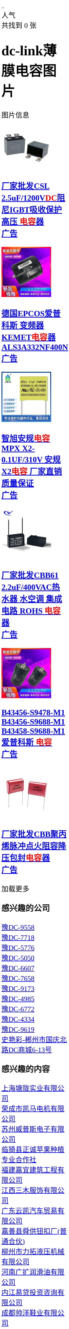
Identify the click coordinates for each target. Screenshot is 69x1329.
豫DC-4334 (17, 1019)
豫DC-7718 (17, 937)
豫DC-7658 (17, 978)
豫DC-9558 (17, 927)
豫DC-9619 (17, 1029)
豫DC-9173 (17, 988)
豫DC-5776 (17, 948)
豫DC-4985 (17, 999)
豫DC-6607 (17, 968)
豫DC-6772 (17, 1009)
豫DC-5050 (17, 958)
